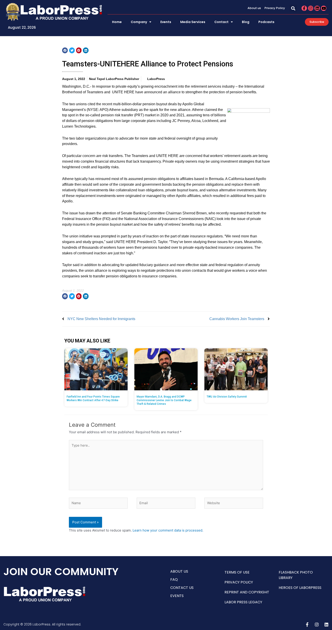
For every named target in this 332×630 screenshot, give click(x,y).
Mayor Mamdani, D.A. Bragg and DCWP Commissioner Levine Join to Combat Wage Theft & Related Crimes (164, 400)
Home (117, 22)
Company (139, 22)
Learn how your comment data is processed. (168, 530)
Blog (245, 22)
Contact (221, 22)
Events (165, 22)
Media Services (192, 22)
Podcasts (266, 22)
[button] (293, 8)
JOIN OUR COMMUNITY (61, 571)
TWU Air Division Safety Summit (227, 396)
